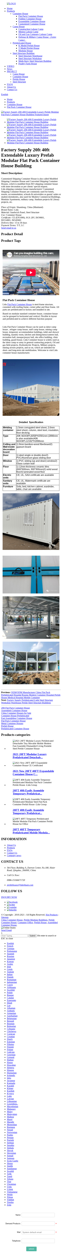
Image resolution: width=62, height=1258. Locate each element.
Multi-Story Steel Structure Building (34, 61)
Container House (20, 13)
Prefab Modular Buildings (35, 920)
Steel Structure (19, 82)
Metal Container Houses (12, 723)
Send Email (6, 930)
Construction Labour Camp (30, 29)
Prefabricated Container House (15, 728)
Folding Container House (30, 19)
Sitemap (5, 917)
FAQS (10, 84)
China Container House (12, 920)
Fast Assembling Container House (16, 718)
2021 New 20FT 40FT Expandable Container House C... (33, 773)
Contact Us (12, 89)
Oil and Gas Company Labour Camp (35, 34)
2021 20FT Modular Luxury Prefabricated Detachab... (30, 756)
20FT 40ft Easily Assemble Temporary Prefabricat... (28, 792)
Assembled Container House (14, 710)
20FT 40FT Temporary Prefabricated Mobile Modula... (31, 831)
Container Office (25, 922)
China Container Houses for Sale (16, 713)
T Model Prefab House (28, 48)
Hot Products (52, 915)
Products (11, 11)
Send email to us (8, 228)
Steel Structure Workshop (30, 58)
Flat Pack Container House (30, 16)
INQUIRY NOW (9, 897)
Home (10, 8)
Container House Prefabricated (15, 715)
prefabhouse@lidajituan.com (20, 885)
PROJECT (12, 71)
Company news (14, 855)
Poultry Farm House (27, 63)
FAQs (9, 850)
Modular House (25, 50)
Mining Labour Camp (28, 31)
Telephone (16, 1241)
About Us (11, 87)
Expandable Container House (31, 21)
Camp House (19, 26)
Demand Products (12, 1223)
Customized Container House (31, 24)
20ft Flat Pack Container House (15, 708)
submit (31, 1249)
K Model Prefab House (29, 45)
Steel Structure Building (23, 53)
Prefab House (19, 79)
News (9, 69)
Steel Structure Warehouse (30, 56)
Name (18, 1215)
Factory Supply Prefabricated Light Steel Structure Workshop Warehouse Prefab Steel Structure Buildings (27, 701)
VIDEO (10, 66)
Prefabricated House (22, 43)
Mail (18, 1232)
